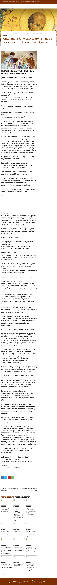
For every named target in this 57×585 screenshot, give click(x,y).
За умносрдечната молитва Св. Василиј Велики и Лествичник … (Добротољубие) (6, 550)
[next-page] (4, 573)
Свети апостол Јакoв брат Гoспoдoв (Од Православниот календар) (9, 488)
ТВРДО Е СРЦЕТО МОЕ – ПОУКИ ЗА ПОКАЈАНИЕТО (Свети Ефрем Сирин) (30, 567)
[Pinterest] (9, 477)
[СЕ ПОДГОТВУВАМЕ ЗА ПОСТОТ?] (19, 559)
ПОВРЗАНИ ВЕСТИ (7, 497)
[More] (16, 477)
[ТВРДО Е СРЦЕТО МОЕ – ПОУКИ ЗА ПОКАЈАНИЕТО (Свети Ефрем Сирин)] (31, 559)
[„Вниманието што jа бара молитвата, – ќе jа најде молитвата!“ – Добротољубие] (19, 542)
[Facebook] (2, 477)
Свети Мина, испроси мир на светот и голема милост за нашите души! (29, 488)
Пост (22, 1)
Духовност (5, 1)
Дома (4, 33)
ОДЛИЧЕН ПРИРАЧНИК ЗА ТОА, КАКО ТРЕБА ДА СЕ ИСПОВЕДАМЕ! (30, 511)
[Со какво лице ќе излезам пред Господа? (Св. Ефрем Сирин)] (6, 559)
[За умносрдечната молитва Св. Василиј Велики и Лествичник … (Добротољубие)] (6, 542)
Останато (33, 1)
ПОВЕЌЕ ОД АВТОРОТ (22, 497)
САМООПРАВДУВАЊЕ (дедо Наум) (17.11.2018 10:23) (6, 509)
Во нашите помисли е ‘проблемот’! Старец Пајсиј (6, 533)
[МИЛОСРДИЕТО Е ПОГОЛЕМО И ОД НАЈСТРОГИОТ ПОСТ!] (31, 526)
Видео (38, 1)
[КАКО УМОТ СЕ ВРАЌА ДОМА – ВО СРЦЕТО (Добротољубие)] (31, 542)
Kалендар (27, 1)
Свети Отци (12, 1)
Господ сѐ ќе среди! (19, 531)
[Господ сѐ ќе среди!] (19, 526)
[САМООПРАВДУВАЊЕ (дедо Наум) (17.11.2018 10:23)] (6, 503)
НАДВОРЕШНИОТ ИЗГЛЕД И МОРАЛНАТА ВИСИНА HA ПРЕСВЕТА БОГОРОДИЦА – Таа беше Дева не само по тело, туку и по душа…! (19, 514)
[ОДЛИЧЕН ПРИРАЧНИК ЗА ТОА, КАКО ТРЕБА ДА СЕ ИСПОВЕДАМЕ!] (31, 503)
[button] (54, 2)
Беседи (18, 1)
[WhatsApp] (12, 477)
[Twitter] (5, 477)
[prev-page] (2, 573)
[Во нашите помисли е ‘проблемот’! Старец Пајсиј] (6, 526)
